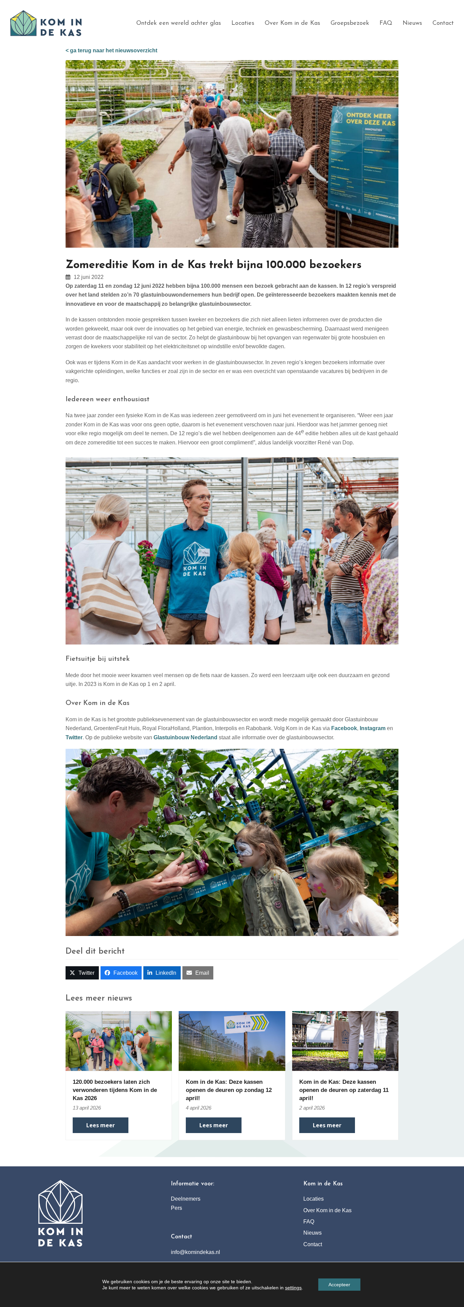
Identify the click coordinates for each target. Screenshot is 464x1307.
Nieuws (312, 1233)
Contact (312, 1244)
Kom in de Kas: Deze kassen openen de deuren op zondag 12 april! (229, 1089)
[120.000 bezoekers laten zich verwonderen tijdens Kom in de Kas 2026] (119, 1040)
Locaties (313, 1199)
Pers (176, 1208)
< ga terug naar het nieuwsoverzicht (111, 50)
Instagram (373, 728)
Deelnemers (185, 1199)
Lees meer (100, 1125)
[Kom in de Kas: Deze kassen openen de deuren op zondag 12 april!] (232, 1040)
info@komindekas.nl (195, 1252)
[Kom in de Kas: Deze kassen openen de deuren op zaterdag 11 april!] (345, 1040)
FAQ (308, 1221)
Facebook (344, 728)
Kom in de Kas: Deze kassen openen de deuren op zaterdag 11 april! (344, 1089)
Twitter (74, 737)
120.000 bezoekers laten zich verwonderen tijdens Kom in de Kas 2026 (115, 1089)
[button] (82, 972)
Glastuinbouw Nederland (185, 737)
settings (293, 1287)
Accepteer (339, 1284)
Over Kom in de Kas (327, 1210)
